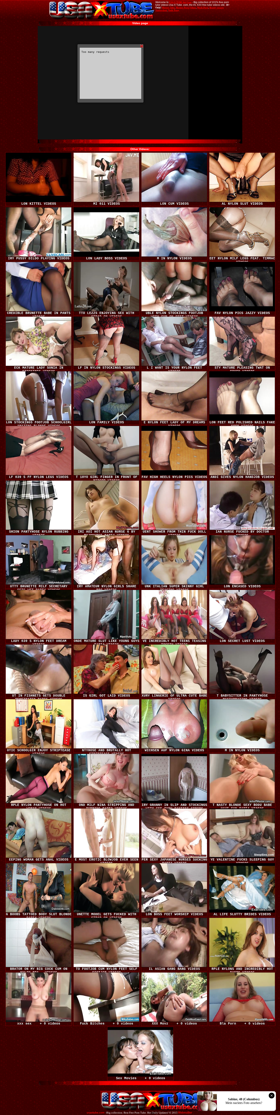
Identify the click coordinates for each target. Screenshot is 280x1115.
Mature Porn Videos (186, 7)
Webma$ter (185, 1112)
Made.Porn (202, 7)
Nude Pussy (173, 10)
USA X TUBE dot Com (180, 2)
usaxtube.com (96, 1112)
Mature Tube (168, 7)
